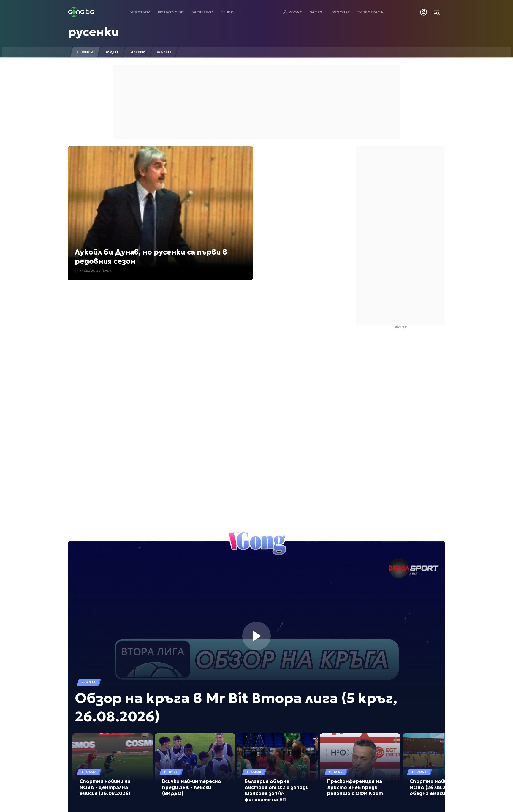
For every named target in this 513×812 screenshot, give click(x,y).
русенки (93, 31)
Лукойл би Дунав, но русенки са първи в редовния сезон (151, 257)
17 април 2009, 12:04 (93, 270)
